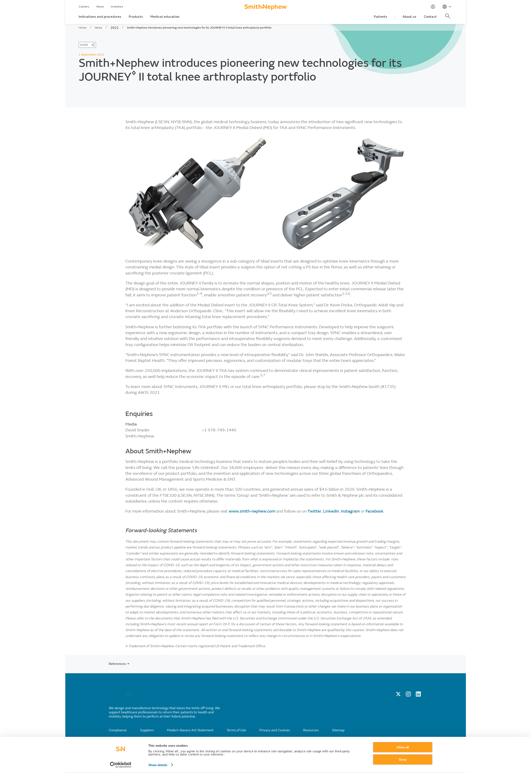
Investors (117, 6)
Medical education (164, 17)
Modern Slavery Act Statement (190, 730)
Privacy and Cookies (274, 730)
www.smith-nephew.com (252, 511)
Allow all (402, 747)
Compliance (118, 730)
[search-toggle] (448, 18)
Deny (402, 759)
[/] (129, 696)
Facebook (374, 511)
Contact (430, 17)
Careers (84, 6)
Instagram (351, 511)
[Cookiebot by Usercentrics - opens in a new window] (120, 765)
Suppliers (147, 730)
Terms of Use (236, 730)
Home (83, 27)
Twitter (314, 511)
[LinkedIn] (418, 695)
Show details (157, 765)
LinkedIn (331, 511)
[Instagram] (408, 695)
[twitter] (398, 695)
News (100, 6)
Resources (311, 730)
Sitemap (338, 730)
